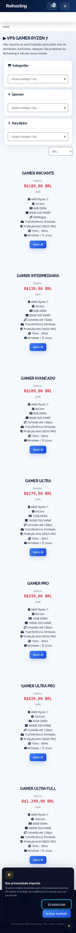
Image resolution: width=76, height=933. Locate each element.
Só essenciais (56, 904)
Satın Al (38, 244)
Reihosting (16, 6)
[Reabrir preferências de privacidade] (69, 926)
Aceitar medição (56, 913)
